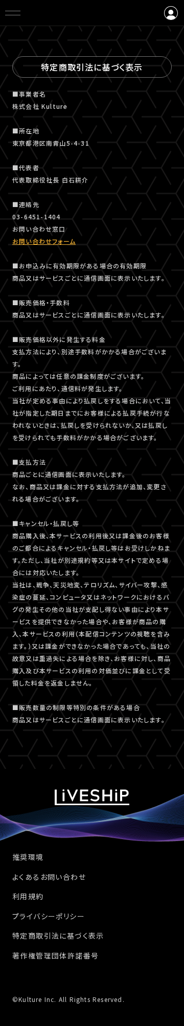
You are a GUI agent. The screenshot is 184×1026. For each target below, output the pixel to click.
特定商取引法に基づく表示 (58, 935)
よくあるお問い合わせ (49, 877)
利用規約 (28, 896)
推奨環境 (28, 857)
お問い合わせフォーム (44, 241)
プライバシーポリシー (48, 916)
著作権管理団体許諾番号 (55, 955)
